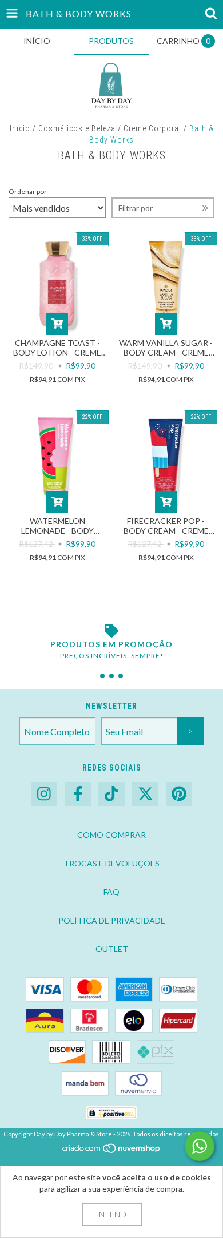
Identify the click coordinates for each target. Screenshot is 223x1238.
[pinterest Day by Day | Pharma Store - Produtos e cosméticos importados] (179, 794)
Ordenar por (28, 191)
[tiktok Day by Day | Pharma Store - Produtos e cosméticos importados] (111, 794)
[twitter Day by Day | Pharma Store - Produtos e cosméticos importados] (145, 794)
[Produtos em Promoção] (111, 631)
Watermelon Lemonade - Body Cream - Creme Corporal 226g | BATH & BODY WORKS (57, 525)
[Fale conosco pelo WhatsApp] (199, 1146)
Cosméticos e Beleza (77, 128)
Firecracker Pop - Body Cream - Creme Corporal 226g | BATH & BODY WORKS (166, 525)
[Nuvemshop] (112, 1151)
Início (20, 128)
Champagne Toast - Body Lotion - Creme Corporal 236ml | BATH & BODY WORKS (57, 347)
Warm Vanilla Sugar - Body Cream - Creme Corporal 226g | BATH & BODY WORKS (166, 347)
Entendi (111, 1214)
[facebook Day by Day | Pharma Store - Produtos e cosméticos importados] (78, 794)
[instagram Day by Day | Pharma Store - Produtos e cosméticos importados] (44, 794)
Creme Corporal (152, 128)
